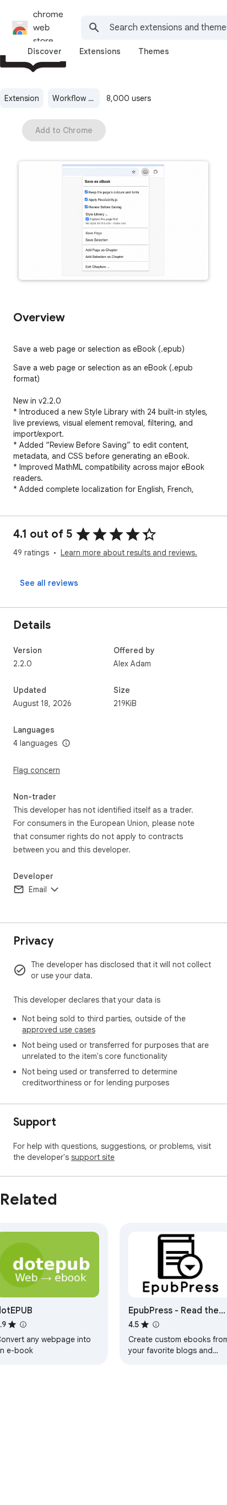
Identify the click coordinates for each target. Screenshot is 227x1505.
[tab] (45, 51)
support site (93, 1157)
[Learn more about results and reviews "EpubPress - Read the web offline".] (156, 1324)
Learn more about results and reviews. (129, 553)
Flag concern (36, 770)
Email (38, 889)
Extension (21, 98)
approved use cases (58, 1030)
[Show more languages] (66, 743)
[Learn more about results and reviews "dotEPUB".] (23, 1324)
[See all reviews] (49, 583)
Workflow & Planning (76, 98)
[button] (113, 222)
